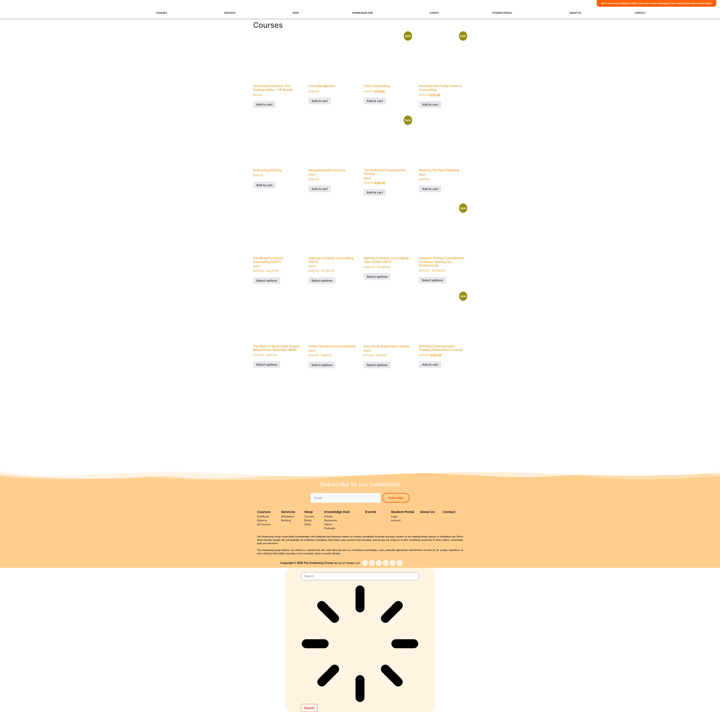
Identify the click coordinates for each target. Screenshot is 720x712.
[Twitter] (372, 563)
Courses (161, 13)
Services (230, 13)
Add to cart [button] (264, 104)
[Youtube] (379, 563)
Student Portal (502, 13)
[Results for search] (360, 644)
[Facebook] (365, 563)
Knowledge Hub (362, 13)
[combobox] (360, 576)
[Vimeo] (400, 563)
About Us (575, 13)
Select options (266, 280)
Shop (295, 13)
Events (434, 13)
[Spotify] (386, 563)
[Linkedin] (393, 563)
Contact (640, 13)
